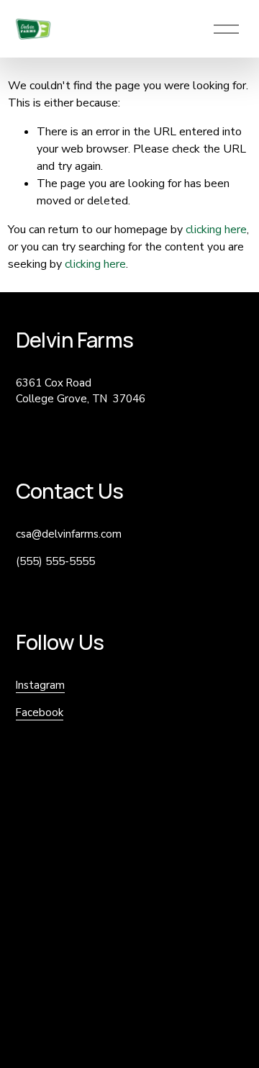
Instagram (40, 685)
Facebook (39, 712)
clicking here (216, 229)
